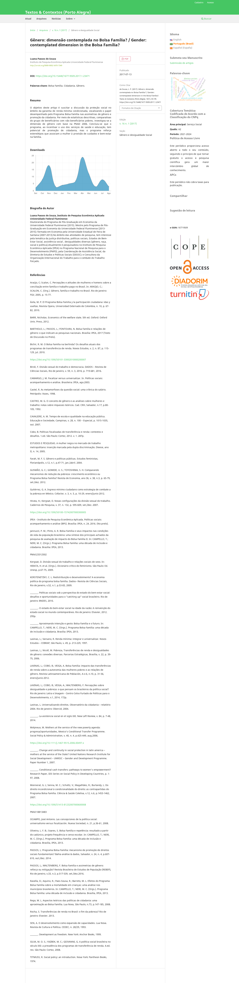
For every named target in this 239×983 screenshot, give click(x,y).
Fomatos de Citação (131, 108)
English (177, 39)
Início (32, 30)
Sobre (69, 18)
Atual (28, 18)
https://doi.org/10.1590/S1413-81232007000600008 (58, 804)
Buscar (207, 18)
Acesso (210, 2)
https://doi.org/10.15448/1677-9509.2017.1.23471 (63, 75)
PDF (126, 58)
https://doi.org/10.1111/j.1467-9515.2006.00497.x (57, 742)
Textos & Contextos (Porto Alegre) (58, 12)
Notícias (56, 18)
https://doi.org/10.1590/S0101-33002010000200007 (58, 359)
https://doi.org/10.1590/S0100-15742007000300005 (58, 512)
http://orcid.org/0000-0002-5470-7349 (46, 65)
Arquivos (41, 18)
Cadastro (199, 2)
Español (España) (182, 47)
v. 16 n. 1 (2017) (59, 30)
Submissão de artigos (181, 62)
